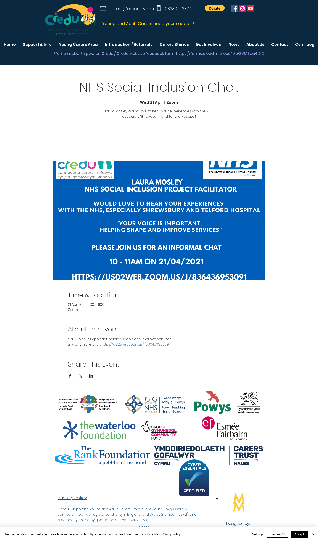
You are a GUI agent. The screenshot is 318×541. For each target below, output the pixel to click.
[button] (215, 8)
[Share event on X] (81, 376)
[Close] (312, 534)
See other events (159, 140)
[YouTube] (250, 8)
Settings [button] (257, 534)
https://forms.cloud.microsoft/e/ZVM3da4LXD (220, 53)
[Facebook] (234, 8)
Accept (299, 534)
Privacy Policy (171, 534)
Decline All (277, 534)
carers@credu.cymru (131, 9)
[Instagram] (242, 8)
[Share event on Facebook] (70, 376)
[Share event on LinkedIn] (91, 376)
